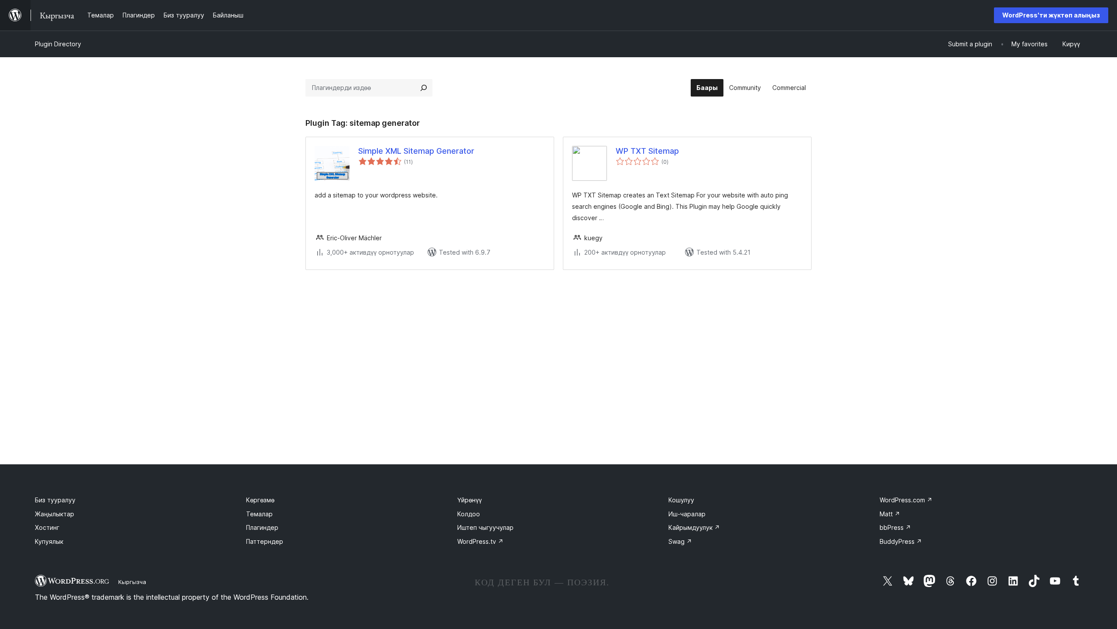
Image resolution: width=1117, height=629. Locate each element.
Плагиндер (262, 527)
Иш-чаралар (687, 514)
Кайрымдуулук (694, 527)
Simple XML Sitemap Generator (416, 151)
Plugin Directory (58, 44)
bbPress (895, 527)
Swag (680, 541)
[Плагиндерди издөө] (423, 88)
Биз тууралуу (55, 500)
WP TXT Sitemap (647, 151)
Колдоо (468, 514)
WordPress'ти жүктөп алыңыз (1051, 15)
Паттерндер (264, 541)
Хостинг (47, 527)
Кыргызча (132, 581)
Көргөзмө (260, 500)
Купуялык (49, 541)
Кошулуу (681, 500)
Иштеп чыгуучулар (485, 527)
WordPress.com (906, 500)
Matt (890, 514)
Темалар (259, 514)
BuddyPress (901, 541)
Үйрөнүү (469, 500)
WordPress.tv (480, 541)
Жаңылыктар (54, 514)
